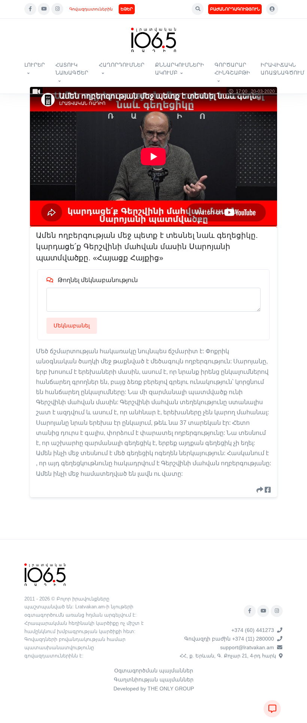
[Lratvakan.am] (45, 574)
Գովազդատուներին (91, 9)
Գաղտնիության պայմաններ (154, 680)
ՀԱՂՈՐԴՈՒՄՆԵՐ (122, 65)
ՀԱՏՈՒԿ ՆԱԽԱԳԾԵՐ (71, 69)
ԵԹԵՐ (127, 9)
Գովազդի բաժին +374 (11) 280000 (229, 639)
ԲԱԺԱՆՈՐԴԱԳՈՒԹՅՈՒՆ (235, 9)
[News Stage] (153, 40)
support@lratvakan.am (247, 647)
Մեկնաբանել (72, 326)
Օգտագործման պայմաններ (153, 671)
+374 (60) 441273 (252, 630)
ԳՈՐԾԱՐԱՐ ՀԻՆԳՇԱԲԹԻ (232, 69)
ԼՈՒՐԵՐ (34, 65)
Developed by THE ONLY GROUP (153, 689)
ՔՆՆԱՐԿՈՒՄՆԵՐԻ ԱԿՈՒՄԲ (179, 69)
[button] (198, 9)
